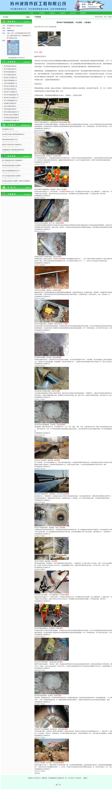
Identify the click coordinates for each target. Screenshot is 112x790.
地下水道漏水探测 (9, 75)
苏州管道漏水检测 (9, 66)
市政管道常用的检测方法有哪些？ (12, 165)
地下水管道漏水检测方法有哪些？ (12, 176)
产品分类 (52, 13)
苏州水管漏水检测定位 (10, 112)
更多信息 (37, 773)
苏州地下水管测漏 (9, 92)
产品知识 (62, 13)
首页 (31, 13)
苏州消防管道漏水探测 (10, 117)
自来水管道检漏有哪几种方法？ (11, 171)
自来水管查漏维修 (9, 83)
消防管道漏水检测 (9, 109)
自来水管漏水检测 (9, 106)
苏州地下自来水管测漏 (10, 115)
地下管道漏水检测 (9, 69)
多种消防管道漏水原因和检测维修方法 (13, 134)
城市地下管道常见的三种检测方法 (12, 144)
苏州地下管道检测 (9, 86)
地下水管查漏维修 (9, 100)
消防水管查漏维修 (9, 80)
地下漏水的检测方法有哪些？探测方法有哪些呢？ (16, 181)
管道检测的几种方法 (8, 129)
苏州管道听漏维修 (9, 72)
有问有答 (73, 13)
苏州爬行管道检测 (9, 103)
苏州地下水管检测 (9, 77)
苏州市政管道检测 (9, 89)
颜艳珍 (85, 778)
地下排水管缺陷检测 (10, 95)
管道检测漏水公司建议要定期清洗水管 (13, 150)
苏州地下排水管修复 (10, 97)
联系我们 (83, 13)
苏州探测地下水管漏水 (10, 120)
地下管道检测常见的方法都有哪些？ (12, 160)
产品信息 (42, 13)
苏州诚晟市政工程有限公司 (42, 128)
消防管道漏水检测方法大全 (10, 139)
